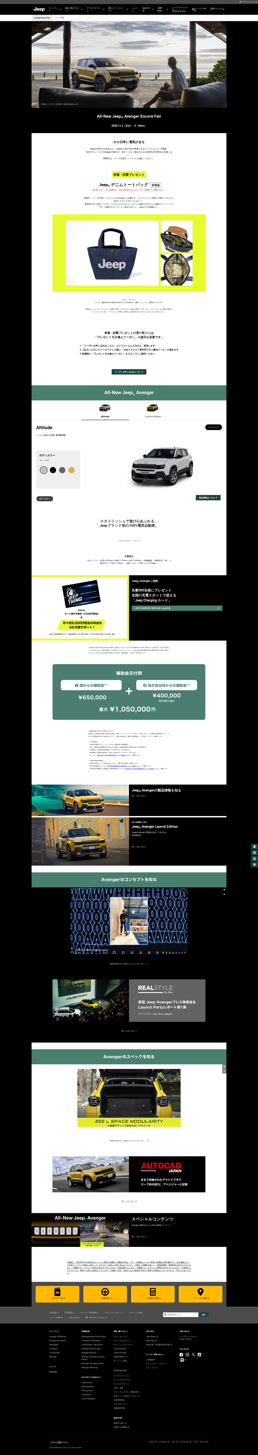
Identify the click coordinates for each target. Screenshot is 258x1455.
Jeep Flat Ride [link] (120, 1349)
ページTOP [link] (59, 18)
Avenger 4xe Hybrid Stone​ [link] (93, 1363)
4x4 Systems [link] (87, 1391)
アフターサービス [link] (121, 1376)
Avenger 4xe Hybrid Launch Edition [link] (93, 1358)
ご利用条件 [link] (150, 1360)
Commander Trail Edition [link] (92, 1345)
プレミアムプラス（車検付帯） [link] (127, 1392)
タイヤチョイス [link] (120, 1404)
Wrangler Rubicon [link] (89, 1353)
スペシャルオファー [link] (122, 1341)
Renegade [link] (53, 1345)
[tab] (105, 410)
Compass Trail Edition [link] (91, 1341)
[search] (180, 1314)
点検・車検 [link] (118, 1388)
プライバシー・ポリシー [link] (156, 1364)
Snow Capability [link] (88, 1399)
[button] (55, 9)
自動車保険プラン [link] (121, 1357)
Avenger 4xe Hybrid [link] (57, 1341)
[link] (248, 2)
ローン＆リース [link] (120, 1336)
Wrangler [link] (53, 1357)
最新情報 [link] (53, 1372)
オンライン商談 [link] (120, 1361)
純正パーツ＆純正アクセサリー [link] (127, 1396)
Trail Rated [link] (86, 1395)
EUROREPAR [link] (119, 1400)
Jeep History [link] (87, 1382)
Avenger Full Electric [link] (57, 1336)
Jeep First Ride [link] (120, 1353)
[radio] (43, 470)
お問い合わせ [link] (74, 1317)
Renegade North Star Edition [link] (94, 1336)
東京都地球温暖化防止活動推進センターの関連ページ (123, 766)
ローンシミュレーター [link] (123, 1345)
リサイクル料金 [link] (136, 1313)
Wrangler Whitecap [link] (90, 1367)
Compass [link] (53, 1349)
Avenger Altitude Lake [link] (91, 1349)
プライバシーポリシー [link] (114, 1313)
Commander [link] (54, 1353)
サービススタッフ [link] (121, 1384)
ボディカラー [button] (44, 499)
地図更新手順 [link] (119, 1408)
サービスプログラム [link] (122, 1380)
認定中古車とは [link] (120, 1423)
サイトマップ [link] (151, 1368)
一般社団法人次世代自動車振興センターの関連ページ (112, 755)
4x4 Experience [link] (88, 1386)
